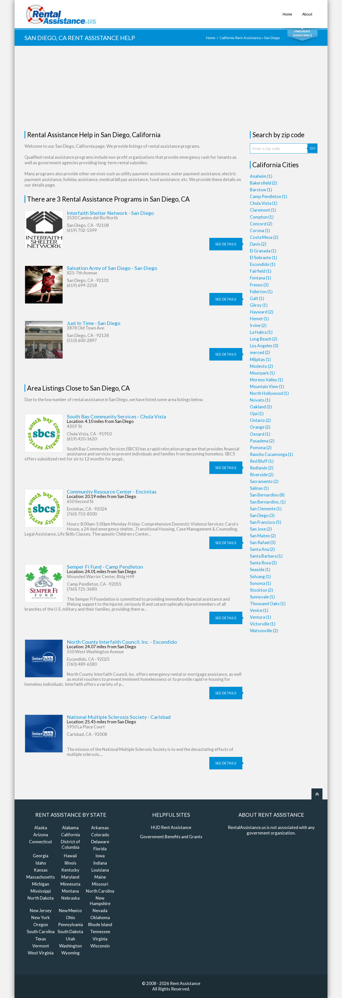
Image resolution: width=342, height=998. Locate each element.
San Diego (262, 515)
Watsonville (264, 630)
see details (225, 244)
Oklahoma (100, 917)
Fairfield (260, 271)
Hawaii (70, 855)
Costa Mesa (264, 237)
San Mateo (263, 535)
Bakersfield (263, 183)
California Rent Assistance (240, 38)
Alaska (40, 827)
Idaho (40, 863)
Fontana (260, 277)
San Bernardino (267, 494)
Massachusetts (40, 877)
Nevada (100, 910)
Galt (257, 298)
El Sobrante (263, 257)
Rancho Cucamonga (271, 454)
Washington (70, 945)
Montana (70, 891)
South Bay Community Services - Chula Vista (116, 416)
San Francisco (265, 522)
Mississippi (41, 891)
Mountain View (267, 386)
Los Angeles (264, 345)
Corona (260, 230)
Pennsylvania (70, 924)
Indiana (100, 863)
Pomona (261, 447)
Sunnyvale (262, 596)
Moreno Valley (266, 379)
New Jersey (41, 910)
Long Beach (263, 339)
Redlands (261, 467)
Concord (261, 223)
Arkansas (100, 827)
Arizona (40, 834)
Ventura (260, 617)
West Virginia (41, 952)
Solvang (260, 576)
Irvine (258, 325)
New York (40, 917)
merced (260, 352)
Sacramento (264, 481)
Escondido (262, 264)
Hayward (261, 311)
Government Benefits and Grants (171, 836)
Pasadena (262, 440)
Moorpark (262, 373)
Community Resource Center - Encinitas (111, 491)
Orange (260, 427)
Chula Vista (263, 203)
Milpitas (260, 359)
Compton (262, 217)
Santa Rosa (263, 562)
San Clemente (266, 508)
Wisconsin (100, 945)
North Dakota (41, 898)
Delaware (100, 841)
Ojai (257, 413)
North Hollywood (269, 393)
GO (312, 148)
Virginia (100, 938)
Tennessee (100, 931)
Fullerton (261, 291)
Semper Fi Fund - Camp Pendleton (105, 567)
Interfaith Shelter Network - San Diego (110, 213)
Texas (40, 938)
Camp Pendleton (268, 196)
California (70, 834)
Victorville (262, 623)
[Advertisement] (171, 88)
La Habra (261, 332)
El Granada (263, 250)
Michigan (40, 884)
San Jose (261, 529)
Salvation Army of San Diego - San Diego (112, 268)
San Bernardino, (268, 502)
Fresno (259, 284)
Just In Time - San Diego (93, 323)
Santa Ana (262, 549)
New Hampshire (100, 900)
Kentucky (70, 870)
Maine (100, 877)
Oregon (40, 924)
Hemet (259, 318)
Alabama (70, 827)
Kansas (41, 870)
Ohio (70, 917)
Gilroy (259, 305)
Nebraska (70, 898)
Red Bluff (262, 461)
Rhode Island (100, 924)
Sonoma (260, 583)
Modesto (261, 366)
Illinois (70, 863)
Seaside (260, 569)
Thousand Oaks (268, 603)
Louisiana (100, 870)
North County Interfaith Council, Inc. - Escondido (122, 642)
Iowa (100, 855)
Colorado (100, 834)
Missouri (100, 884)
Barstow (261, 189)
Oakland (261, 406)
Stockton (261, 590)
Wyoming (70, 952)
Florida (100, 848)
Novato (260, 400)
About (307, 14)
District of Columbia (70, 844)
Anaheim (261, 176)
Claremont (263, 210)
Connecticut (40, 841)
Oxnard (260, 434)
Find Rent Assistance (302, 33)
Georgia (40, 855)
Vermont (40, 945)
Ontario (260, 420)
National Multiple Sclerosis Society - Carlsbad (119, 717)
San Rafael (263, 542)
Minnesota (70, 884)
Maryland (70, 877)
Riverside (262, 474)
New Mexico (70, 910)
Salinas (259, 488)
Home (287, 14)
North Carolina (100, 891)
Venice (259, 610)
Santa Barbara (266, 556)
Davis (258, 244)
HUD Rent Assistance (171, 827)
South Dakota (70, 931)
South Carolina (41, 931)
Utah (70, 938)
